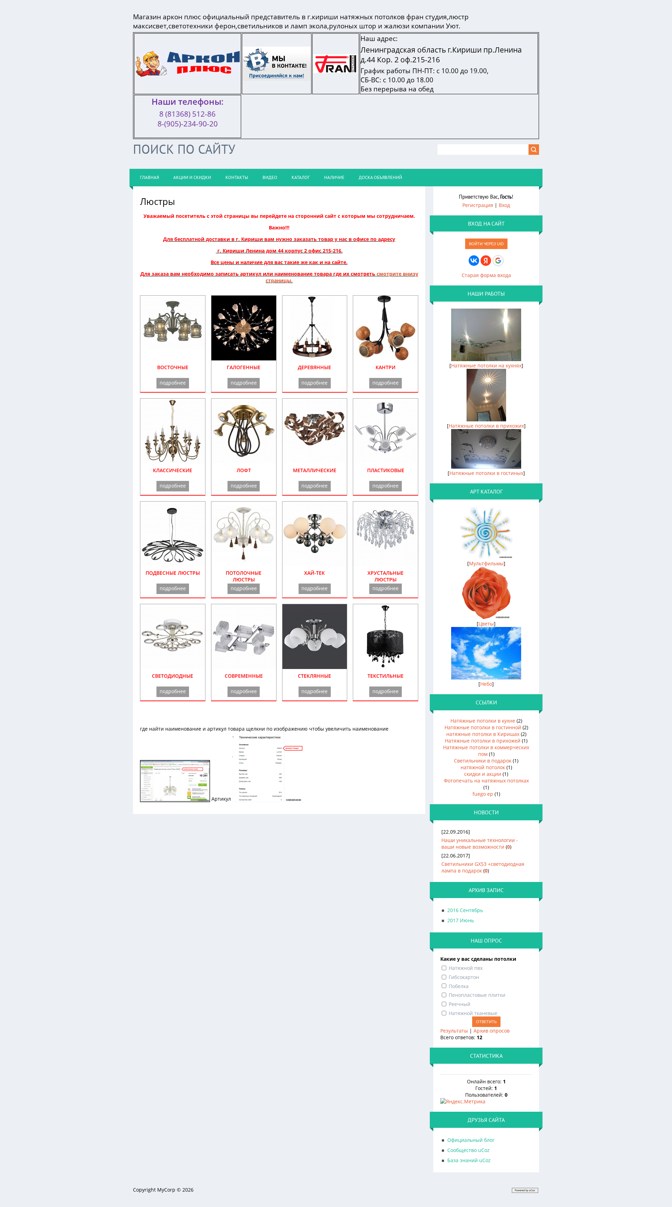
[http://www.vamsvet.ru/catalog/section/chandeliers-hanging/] (172, 562)
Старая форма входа (486, 275)
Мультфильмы (486, 563)
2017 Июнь (460, 920)
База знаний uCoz (469, 1160)
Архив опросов (492, 1030)
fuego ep (482, 794)
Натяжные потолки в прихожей (482, 740)
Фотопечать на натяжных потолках (486, 780)
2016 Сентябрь (465, 910)
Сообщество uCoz (468, 1150)
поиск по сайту (184, 149)
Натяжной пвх (466, 968)
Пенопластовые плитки (477, 995)
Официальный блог (471, 1140)
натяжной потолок (483, 767)
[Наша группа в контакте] (277, 76)
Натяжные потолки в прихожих (486, 425)
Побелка (459, 985)
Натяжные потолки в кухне (482, 720)
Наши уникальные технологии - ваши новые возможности (479, 843)
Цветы (486, 623)
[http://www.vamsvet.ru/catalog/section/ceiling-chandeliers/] (243, 562)
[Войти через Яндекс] (486, 260)
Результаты (454, 1030)
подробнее (173, 382)
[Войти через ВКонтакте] (474, 260)
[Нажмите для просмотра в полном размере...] (175, 798)
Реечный (459, 1004)
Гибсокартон (464, 977)
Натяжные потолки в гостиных (486, 473)
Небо (486, 684)
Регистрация (477, 205)
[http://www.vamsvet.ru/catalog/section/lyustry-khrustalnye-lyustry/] (385, 562)
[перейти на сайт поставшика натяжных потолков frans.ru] (335, 68)
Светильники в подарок (482, 760)
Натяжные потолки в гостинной (482, 727)
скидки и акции (482, 774)
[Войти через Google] (498, 260)
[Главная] (187, 72)
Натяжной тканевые (473, 1013)
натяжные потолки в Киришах (482, 734)
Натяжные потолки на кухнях (486, 365)
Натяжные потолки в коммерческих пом (486, 750)
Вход (504, 205)
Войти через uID (486, 244)
